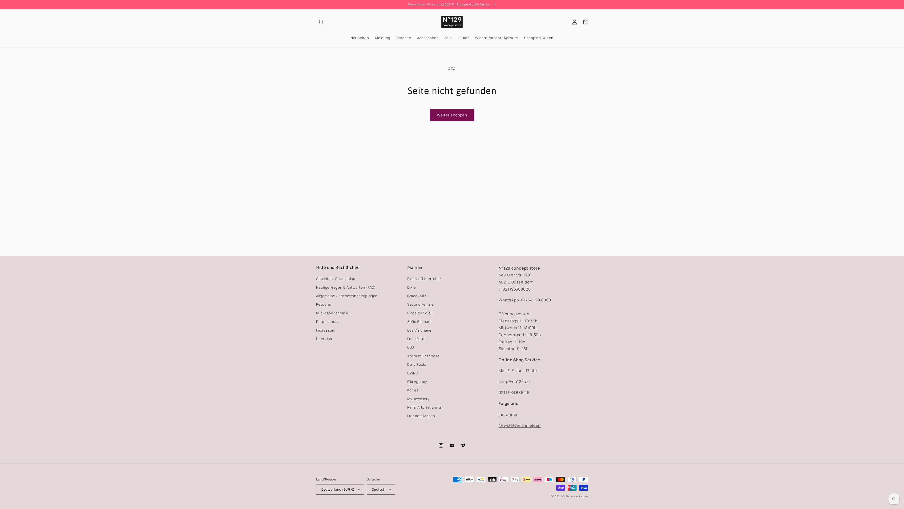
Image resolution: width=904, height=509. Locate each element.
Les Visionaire (419, 330)
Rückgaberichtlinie (332, 313)
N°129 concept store (574, 496)
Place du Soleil (419, 313)
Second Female (420, 304)
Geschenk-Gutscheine (335, 278)
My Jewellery (418, 398)
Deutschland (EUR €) (338, 489)
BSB (410, 347)
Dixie (411, 287)
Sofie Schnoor (419, 321)
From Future (417, 338)
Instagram (508, 414)
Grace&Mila (417, 295)
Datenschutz (327, 321)
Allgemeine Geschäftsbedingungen (347, 295)
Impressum (325, 330)
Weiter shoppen (452, 115)
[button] (321, 21)
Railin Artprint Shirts (424, 407)
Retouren (324, 304)
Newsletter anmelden (520, 425)
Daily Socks (417, 364)
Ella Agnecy (417, 381)
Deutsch (378, 489)
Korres (413, 390)
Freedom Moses (421, 415)
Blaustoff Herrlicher (424, 278)
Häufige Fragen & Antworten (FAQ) (346, 287)
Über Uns (324, 338)
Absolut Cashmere (423, 355)
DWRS (412, 373)
